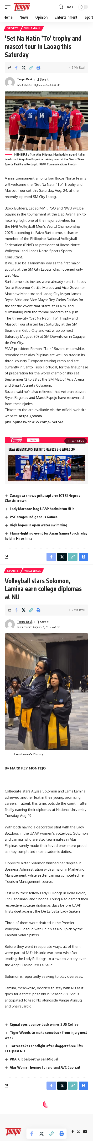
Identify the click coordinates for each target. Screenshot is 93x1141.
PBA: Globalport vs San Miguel (34, 1059)
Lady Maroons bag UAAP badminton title (42, 508)
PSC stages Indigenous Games (33, 517)
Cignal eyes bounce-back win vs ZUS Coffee (44, 1024)
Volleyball (32, 28)
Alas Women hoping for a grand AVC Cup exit (45, 1067)
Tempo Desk (24, 79)
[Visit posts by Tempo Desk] (10, 82)
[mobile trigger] (9, 7)
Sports (13, 28)
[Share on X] (23, 67)
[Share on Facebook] (16, 67)
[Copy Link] (31, 67)
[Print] (38, 67)
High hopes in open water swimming (38, 525)
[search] (60, 7)
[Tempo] (22, 7)
